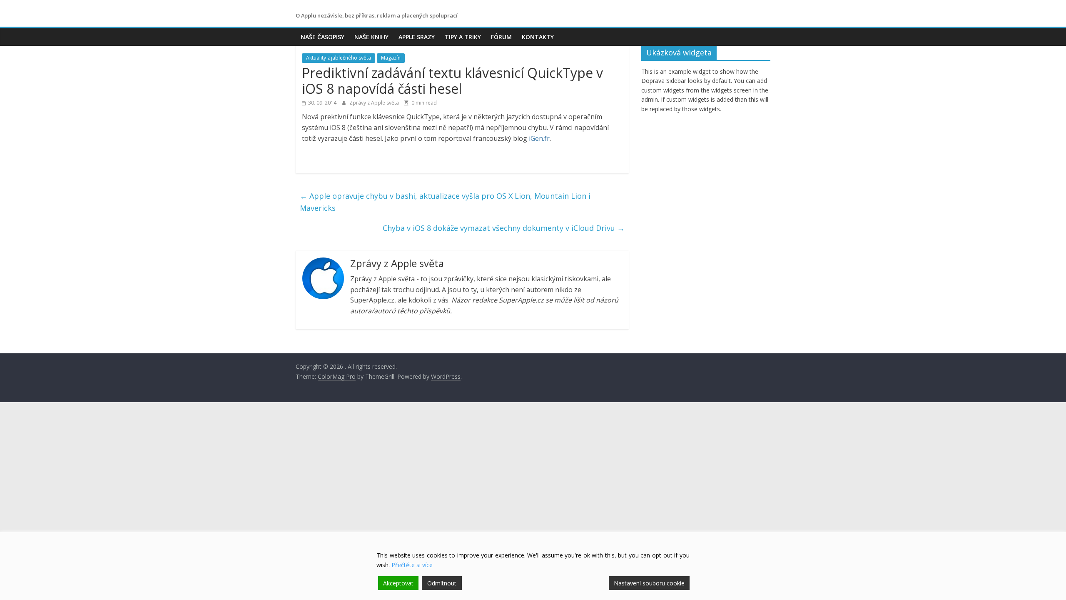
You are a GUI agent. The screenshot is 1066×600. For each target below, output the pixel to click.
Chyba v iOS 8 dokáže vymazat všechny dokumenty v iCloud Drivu (504, 228)
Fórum (501, 37)
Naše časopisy (322, 37)
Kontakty (538, 37)
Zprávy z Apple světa (374, 102)
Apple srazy (417, 37)
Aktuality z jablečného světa (338, 57)
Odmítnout (441, 583)
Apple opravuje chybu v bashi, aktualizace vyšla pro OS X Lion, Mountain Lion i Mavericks (445, 202)
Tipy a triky (463, 37)
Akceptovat (398, 583)
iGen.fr (539, 138)
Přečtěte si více (412, 565)
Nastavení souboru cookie (649, 583)
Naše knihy (371, 37)
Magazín (391, 57)
